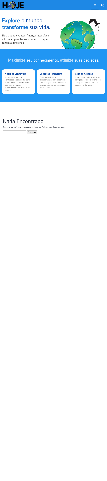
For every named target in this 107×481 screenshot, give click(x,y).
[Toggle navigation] (95, 5)
